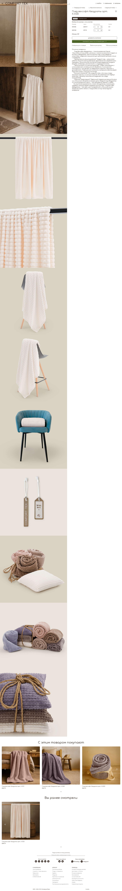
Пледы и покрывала (57, 871)
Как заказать (75, 874)
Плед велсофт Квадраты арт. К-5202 (93, 786)
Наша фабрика (37, 869)
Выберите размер (8, 783)
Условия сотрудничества (79, 869)
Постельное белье (57, 869)
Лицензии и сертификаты (39, 871)
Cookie (73, 882)
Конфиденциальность (77, 878)
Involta (87, 889)
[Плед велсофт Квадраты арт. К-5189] (61, 765)
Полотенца (55, 880)
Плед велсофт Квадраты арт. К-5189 (53, 786)
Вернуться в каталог (96, 7)
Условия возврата (77, 873)
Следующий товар (110, 7)
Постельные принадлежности (60, 884)
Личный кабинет (76, 876)
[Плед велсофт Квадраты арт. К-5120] (21, 821)
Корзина (117, 3)
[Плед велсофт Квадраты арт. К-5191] (21, 765)
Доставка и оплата (77, 871)
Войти (99, 3)
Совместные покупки (77, 884)
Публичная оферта (77, 880)
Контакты (35, 874)
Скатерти (55, 882)
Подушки (54, 874)
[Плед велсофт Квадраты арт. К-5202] (101, 765)
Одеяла (54, 873)
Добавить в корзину (94, 38)
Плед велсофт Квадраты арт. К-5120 (13, 841)
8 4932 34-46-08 (37, 876)
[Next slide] (117, 769)
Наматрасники (56, 878)
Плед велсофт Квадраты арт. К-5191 (13, 786)
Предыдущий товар (79, 7)
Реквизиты (35, 873)
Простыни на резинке (58, 876)
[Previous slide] (5, 769)
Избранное (108, 3)
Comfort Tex (16, 3)
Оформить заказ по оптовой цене (93, 41)
